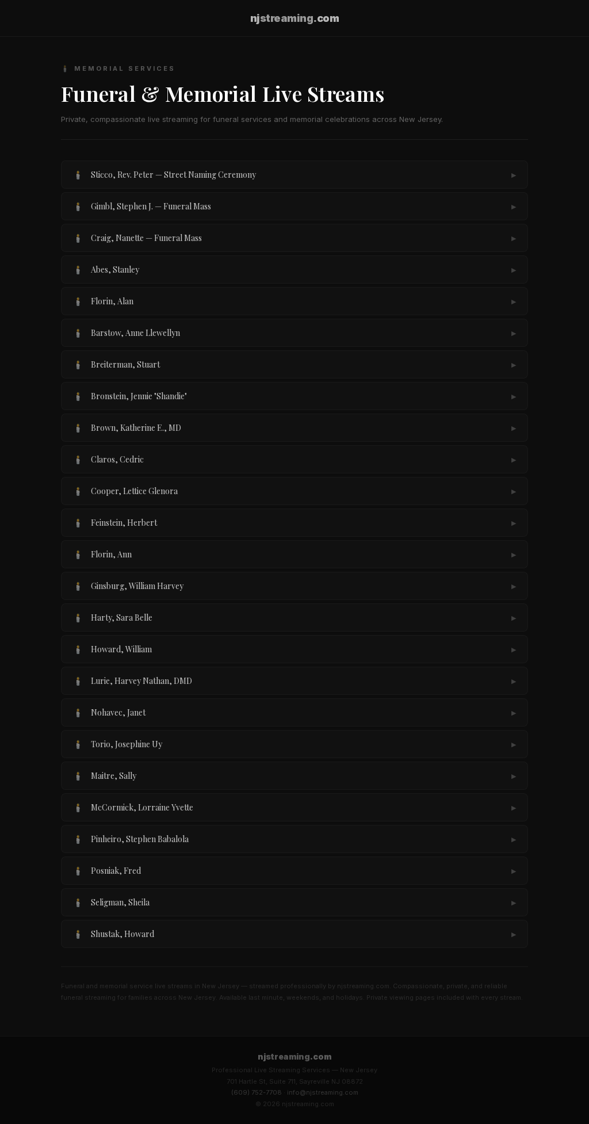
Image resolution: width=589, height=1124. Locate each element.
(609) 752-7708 (256, 1092)
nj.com (294, 18)
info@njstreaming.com (322, 1092)
